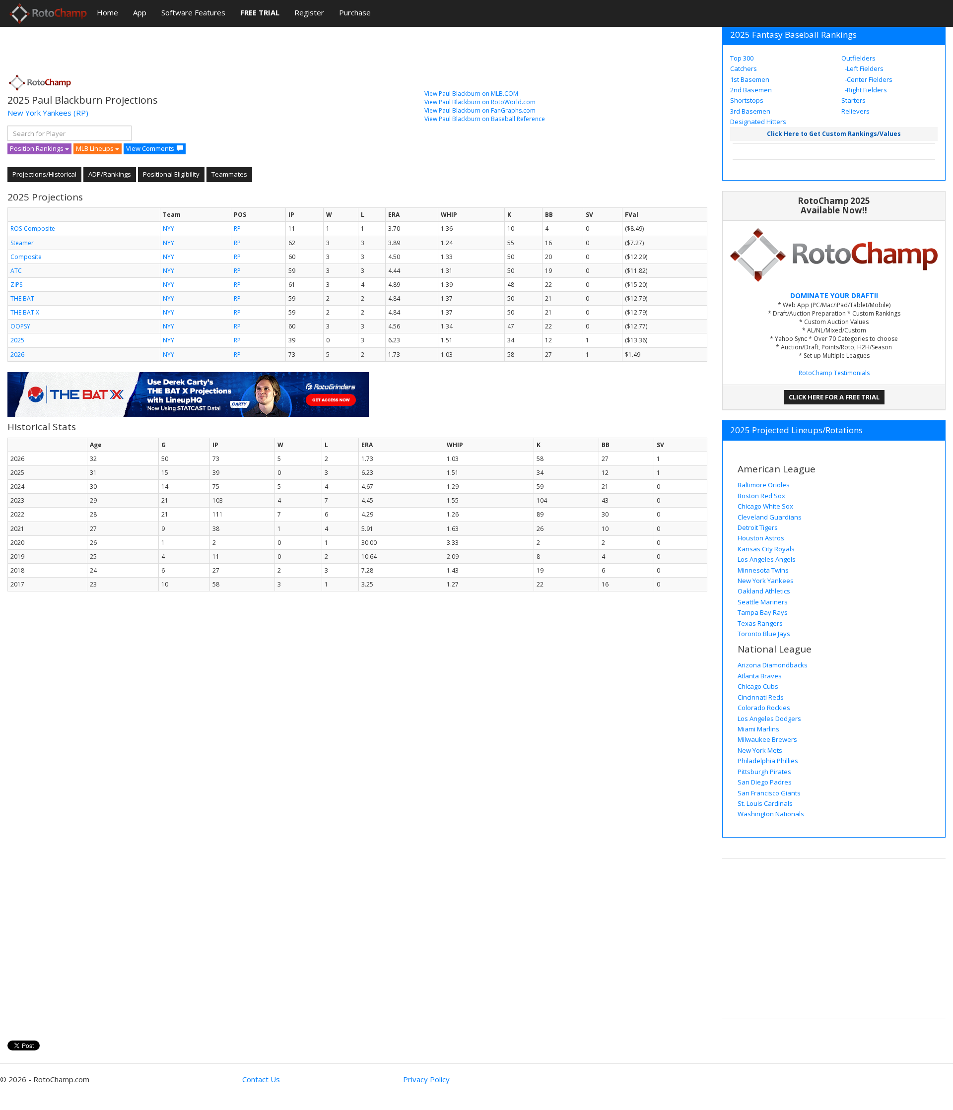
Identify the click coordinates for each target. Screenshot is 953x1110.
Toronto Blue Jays (764, 633)
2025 (17, 340)
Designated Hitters (758, 121)
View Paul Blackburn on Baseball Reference (484, 119)
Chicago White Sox (765, 506)
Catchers (743, 68)
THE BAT (22, 298)
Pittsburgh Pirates (764, 771)
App (139, 12)
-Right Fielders (865, 89)
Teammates (229, 174)
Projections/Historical (44, 174)
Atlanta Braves (760, 675)
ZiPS (16, 284)
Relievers (855, 111)
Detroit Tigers (758, 527)
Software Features (193, 12)
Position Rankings (37, 148)
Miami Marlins (758, 728)
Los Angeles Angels (767, 559)
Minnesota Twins (763, 570)
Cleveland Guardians (770, 517)
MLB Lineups (95, 148)
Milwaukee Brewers (767, 739)
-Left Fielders (863, 68)
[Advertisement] (188, 47)
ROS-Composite (32, 228)
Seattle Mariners (763, 601)
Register (309, 12)
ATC (16, 270)
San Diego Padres (765, 782)
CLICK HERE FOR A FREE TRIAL (834, 396)
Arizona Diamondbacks (773, 664)
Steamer (22, 243)
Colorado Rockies (764, 707)
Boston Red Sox (761, 495)
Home (107, 12)
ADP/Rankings (109, 174)
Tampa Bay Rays (763, 612)
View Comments (150, 148)
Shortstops (746, 100)
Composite (26, 257)
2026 (17, 354)
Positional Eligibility (171, 174)
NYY (168, 228)
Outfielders (858, 58)
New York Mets (760, 750)
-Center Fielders (867, 79)
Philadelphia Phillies (768, 760)
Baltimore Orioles (764, 484)
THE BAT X (24, 312)
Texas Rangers (760, 623)
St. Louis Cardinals (765, 803)
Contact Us (261, 1079)
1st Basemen (749, 79)
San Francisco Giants (769, 792)
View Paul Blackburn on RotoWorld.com (480, 102)
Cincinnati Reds (761, 697)
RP (237, 228)
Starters (853, 100)
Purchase (355, 12)
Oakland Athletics (764, 591)
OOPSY (20, 326)
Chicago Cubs (758, 686)
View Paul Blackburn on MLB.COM (471, 93)
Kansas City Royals (766, 548)
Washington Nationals (771, 813)
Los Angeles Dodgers (769, 718)
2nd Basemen (751, 89)
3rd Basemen (750, 111)
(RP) (80, 113)
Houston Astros (761, 537)
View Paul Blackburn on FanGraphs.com (480, 110)
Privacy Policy (426, 1079)
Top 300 (741, 58)
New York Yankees (39, 113)
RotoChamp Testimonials (834, 373)
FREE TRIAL (259, 12)
